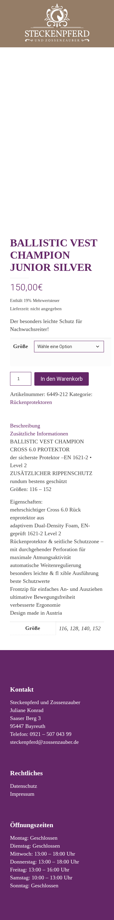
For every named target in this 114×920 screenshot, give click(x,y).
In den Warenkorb (61, 379)
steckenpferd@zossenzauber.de (44, 742)
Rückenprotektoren (31, 402)
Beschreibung (25, 426)
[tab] (57, 426)
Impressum (22, 794)
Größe (20, 346)
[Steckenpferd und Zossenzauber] (57, 22)
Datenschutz (23, 786)
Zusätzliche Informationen (39, 434)
